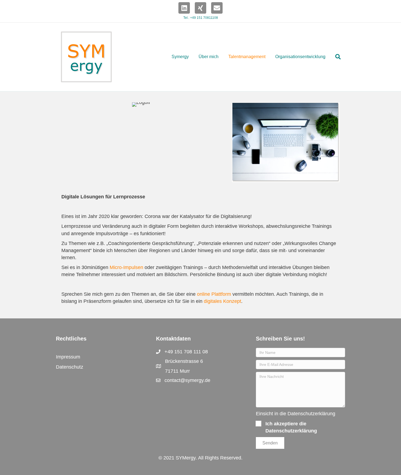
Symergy (180, 56)
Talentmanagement (246, 56)
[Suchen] (335, 56)
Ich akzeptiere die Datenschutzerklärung (291, 427)
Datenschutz (69, 367)
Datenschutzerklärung (311, 413)
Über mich (209, 56)
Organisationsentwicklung (300, 56)
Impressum (68, 357)
